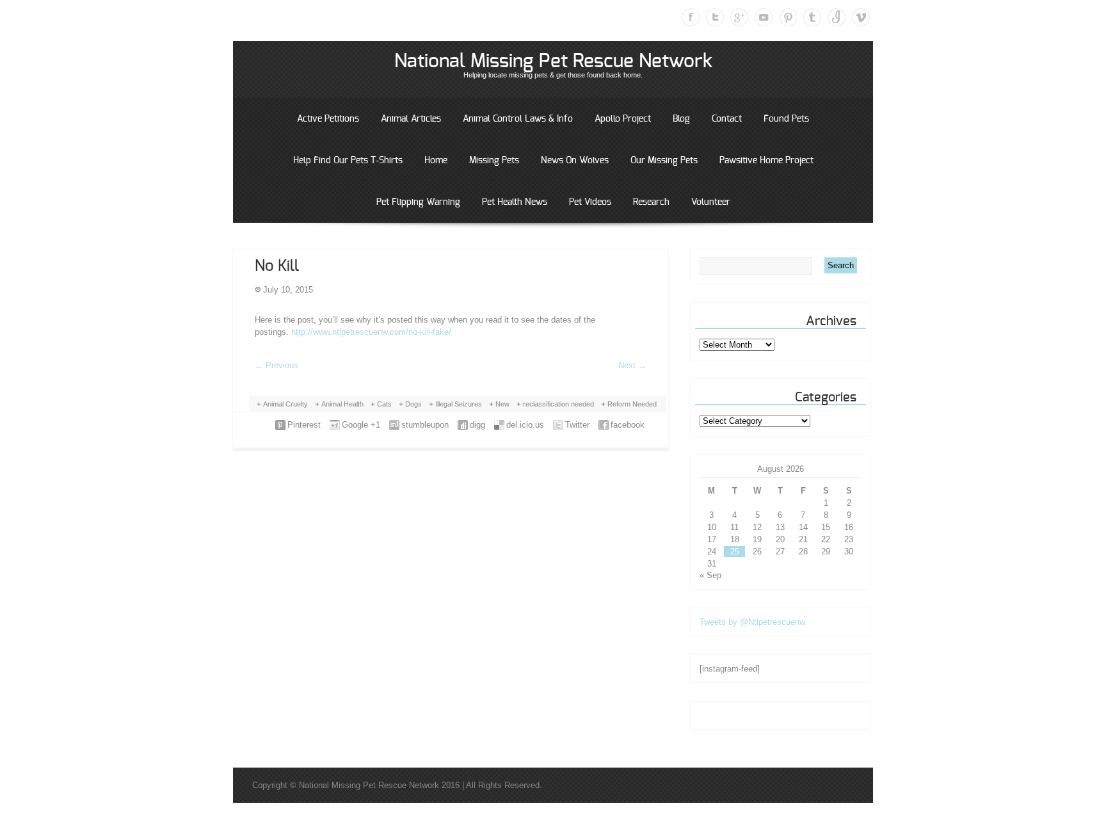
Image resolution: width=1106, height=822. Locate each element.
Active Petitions (328, 119)
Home (435, 160)
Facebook (691, 17)
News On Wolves (575, 160)
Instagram (837, 17)
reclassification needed (558, 404)
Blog (681, 119)
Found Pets (786, 119)
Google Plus (739, 17)
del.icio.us (525, 425)
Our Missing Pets (664, 160)
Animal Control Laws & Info (518, 119)
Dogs (413, 404)
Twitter (715, 17)
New (502, 404)
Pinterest (788, 17)
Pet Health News (514, 202)
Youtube (764, 17)
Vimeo (861, 17)
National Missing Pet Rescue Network (553, 61)
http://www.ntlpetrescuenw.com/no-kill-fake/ (371, 332)
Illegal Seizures (458, 404)
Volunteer (710, 202)
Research (651, 202)
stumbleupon (425, 425)
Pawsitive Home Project (766, 160)
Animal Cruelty (285, 404)
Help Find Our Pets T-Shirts (348, 160)
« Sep (710, 575)
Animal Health (342, 404)
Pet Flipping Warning (418, 202)
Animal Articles (411, 119)
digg (477, 425)
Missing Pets (494, 160)
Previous (276, 365)
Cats (384, 404)
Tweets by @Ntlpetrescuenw (752, 622)
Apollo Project (623, 119)
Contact (727, 119)
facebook (628, 425)
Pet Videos (590, 202)
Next (632, 365)
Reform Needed (632, 404)
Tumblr (812, 17)
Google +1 (361, 425)
